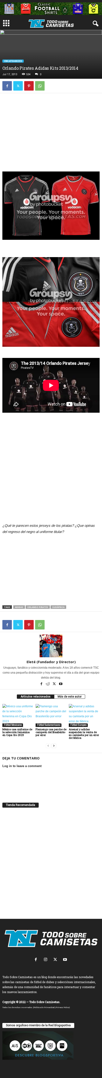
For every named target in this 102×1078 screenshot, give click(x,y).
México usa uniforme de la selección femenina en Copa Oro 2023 (17, 732)
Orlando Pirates (37, 607)
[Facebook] (7, 86)
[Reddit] (48, 684)
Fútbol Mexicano (13, 725)
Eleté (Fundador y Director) (51, 661)
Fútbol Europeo (78, 725)
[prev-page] (48, 745)
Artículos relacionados (36, 696)
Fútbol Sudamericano (48, 725)
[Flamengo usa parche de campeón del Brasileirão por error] (51, 715)
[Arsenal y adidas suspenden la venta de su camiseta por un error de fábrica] (84, 715)
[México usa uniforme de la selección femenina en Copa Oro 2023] (17, 715)
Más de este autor (70, 696)
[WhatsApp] (40, 86)
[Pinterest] (29, 86)
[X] (18, 86)
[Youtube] (61, 684)
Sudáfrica (58, 607)
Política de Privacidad (44, 1007)
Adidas (19, 607)
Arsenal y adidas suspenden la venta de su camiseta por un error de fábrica (84, 733)
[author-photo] (51, 645)
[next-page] (53, 745)
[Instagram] (46, 960)
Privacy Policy (62, 1007)
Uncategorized (13, 61)
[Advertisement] (51, 130)
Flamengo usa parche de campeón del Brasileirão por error (51, 732)
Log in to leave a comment (22, 766)
